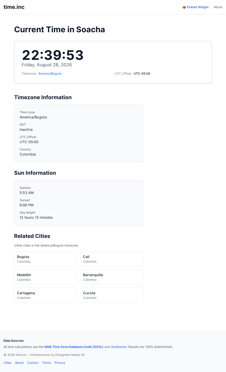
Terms (46, 362)
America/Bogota (50, 73)
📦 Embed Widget (195, 7)
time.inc (14, 7)
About (218, 7)
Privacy (60, 362)
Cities (7, 362)
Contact (33, 362)
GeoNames (119, 347)
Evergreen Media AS (70, 355)
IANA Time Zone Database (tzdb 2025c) (74, 347)
